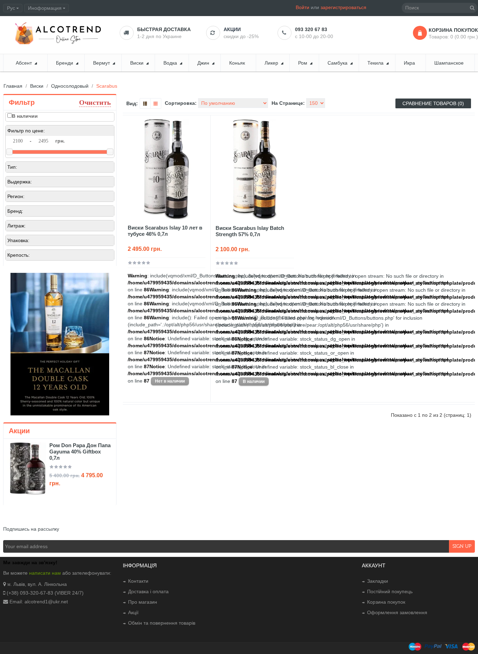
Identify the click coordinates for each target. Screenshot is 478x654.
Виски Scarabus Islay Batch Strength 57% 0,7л (250, 231)
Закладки (377, 581)
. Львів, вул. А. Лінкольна (38, 584)
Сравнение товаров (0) (433, 103)
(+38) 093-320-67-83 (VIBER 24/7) (45, 593)
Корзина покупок (386, 602)
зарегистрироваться (343, 7)
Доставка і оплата (148, 591)
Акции (232, 29)
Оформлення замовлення (397, 612)
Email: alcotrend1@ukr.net (38, 601)
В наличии (25, 116)
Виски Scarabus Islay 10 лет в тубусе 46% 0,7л (165, 231)
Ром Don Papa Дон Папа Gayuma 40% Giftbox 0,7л (80, 451)
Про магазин (142, 602)
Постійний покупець (390, 591)
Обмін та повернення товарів (161, 623)
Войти (302, 7)
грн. (60, 141)
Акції (133, 612)
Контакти (138, 581)
